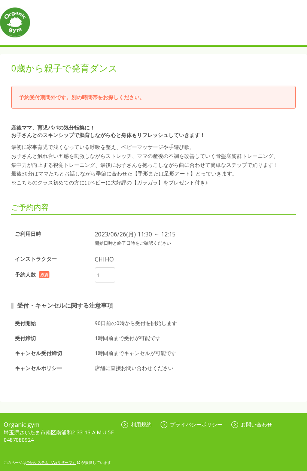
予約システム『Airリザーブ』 (51, 462)
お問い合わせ (256, 424)
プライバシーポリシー (196, 424)
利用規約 (141, 424)
